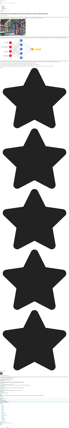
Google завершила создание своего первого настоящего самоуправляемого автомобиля (12, 381)
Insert (7, 427)
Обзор (2, 416)
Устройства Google (4, 8)
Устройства (3, 420)
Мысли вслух (3, 413)
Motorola (3, 409)
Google (3, 408)
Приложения (3, 6)
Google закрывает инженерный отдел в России (6, 384)
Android (3, 405)
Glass (2, 407)
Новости (3, 7)
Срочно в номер (4, 419)
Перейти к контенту (3, 0)
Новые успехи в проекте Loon (4, 389)
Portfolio (3, 410)
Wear (2, 411)
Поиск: (1, 10)
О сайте (3, 9)
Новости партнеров (4, 415)
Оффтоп (3, 417)
